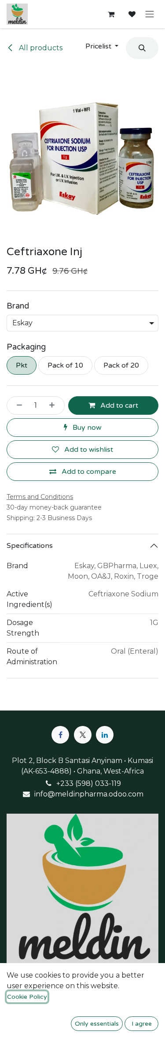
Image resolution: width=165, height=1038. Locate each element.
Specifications (30, 545)
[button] (101, 46)
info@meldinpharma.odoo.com (88, 794)
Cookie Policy (27, 997)
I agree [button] (142, 1023)
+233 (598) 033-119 (88, 783)
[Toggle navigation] (149, 14)
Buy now (86, 427)
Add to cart (118, 405)
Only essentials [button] (97, 1023)
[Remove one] (16, 405)
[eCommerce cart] (111, 14)
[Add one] (54, 405)
